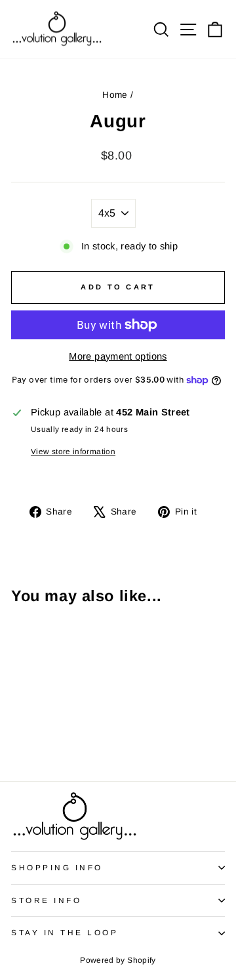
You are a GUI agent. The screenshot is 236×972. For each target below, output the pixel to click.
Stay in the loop (65, 932)
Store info (46, 900)
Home (114, 95)
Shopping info (57, 867)
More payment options (118, 356)
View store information (73, 451)
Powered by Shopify (118, 960)
